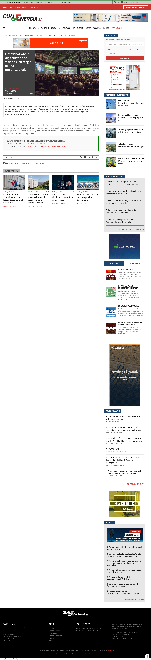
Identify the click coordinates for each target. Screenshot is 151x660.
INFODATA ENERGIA (13, 2)
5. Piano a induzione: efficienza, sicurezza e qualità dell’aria (120, 578)
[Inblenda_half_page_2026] (124, 375)
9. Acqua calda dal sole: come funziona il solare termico (124, 548)
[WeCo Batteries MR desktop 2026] (124, 77)
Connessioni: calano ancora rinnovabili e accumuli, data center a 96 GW (38, 198)
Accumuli (97, 28)
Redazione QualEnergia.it (35, 206)
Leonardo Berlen (12, 88)
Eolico (106, 28)
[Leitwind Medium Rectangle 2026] (124, 246)
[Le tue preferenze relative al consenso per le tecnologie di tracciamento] (147, 656)
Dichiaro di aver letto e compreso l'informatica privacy (124, 50)
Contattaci (34, 7)
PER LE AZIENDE (83, 624)
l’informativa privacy (130, 52)
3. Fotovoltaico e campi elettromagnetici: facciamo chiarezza (123, 592)
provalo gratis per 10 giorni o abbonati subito (47, 146)
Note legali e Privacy (72, 654)
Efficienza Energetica (81, 28)
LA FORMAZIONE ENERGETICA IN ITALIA (128, 287)
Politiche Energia (48, 28)
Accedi (135, 2)
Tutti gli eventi (135, 484)
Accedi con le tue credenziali (36, 143)
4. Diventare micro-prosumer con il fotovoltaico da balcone (122, 585)
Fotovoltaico (64, 28)
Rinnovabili (34, 28)
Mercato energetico (15, 35)
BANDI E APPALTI (125, 269)
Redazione (8, 7)
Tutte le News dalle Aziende (128, 229)
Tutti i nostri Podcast (131, 599)
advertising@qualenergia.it (89, 630)
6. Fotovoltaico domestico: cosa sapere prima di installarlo (124, 571)
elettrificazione (26, 163)
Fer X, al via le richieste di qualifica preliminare (62, 197)
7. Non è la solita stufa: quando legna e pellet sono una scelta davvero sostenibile (124, 563)
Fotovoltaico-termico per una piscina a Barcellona (87, 197)
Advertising (20, 7)
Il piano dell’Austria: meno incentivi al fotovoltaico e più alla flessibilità (14, 198)
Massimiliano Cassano (10, 206)
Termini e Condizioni (96, 654)
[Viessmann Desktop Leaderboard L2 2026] (50, 43)
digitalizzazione (14, 163)
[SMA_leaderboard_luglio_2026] (110, 18)
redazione (110, 650)
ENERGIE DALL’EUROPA (128, 306)
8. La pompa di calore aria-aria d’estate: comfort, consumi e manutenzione (124, 555)
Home (5, 35)
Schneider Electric (38, 163)
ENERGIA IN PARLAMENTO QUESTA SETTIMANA (130, 324)
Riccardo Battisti (82, 203)
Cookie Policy (85, 654)
